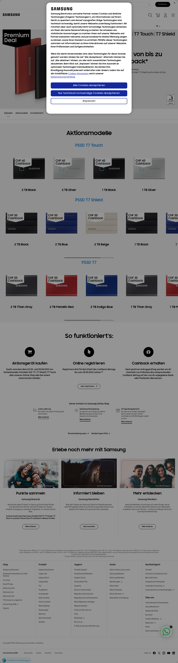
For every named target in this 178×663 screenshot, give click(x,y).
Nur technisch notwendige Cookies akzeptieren (89, 93)
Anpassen (89, 101)
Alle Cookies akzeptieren (89, 85)
